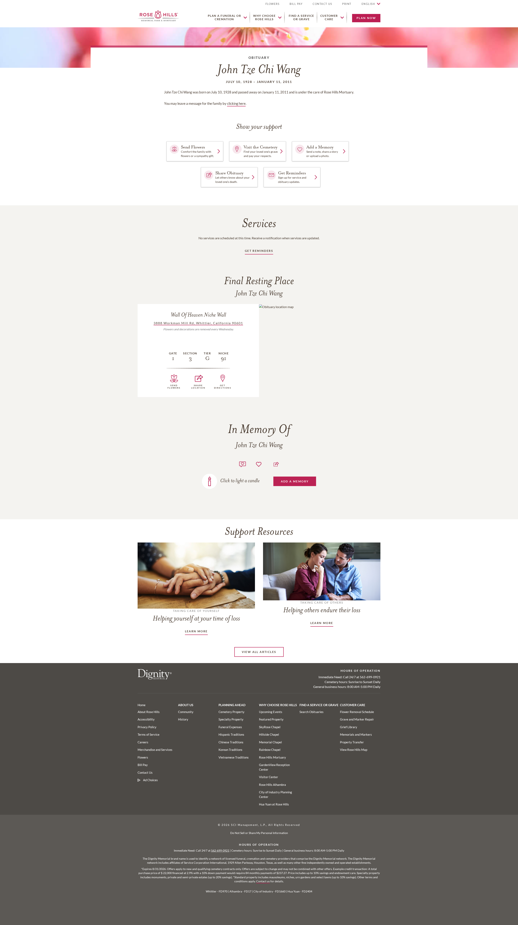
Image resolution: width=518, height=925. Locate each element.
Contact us (263, 881)
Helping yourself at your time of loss (196, 615)
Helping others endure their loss (321, 607)
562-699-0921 (370, 677)
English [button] (368, 3)
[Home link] (158, 15)
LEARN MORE (196, 631)
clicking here (236, 103)
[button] (347, 5)
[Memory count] (242, 464)
